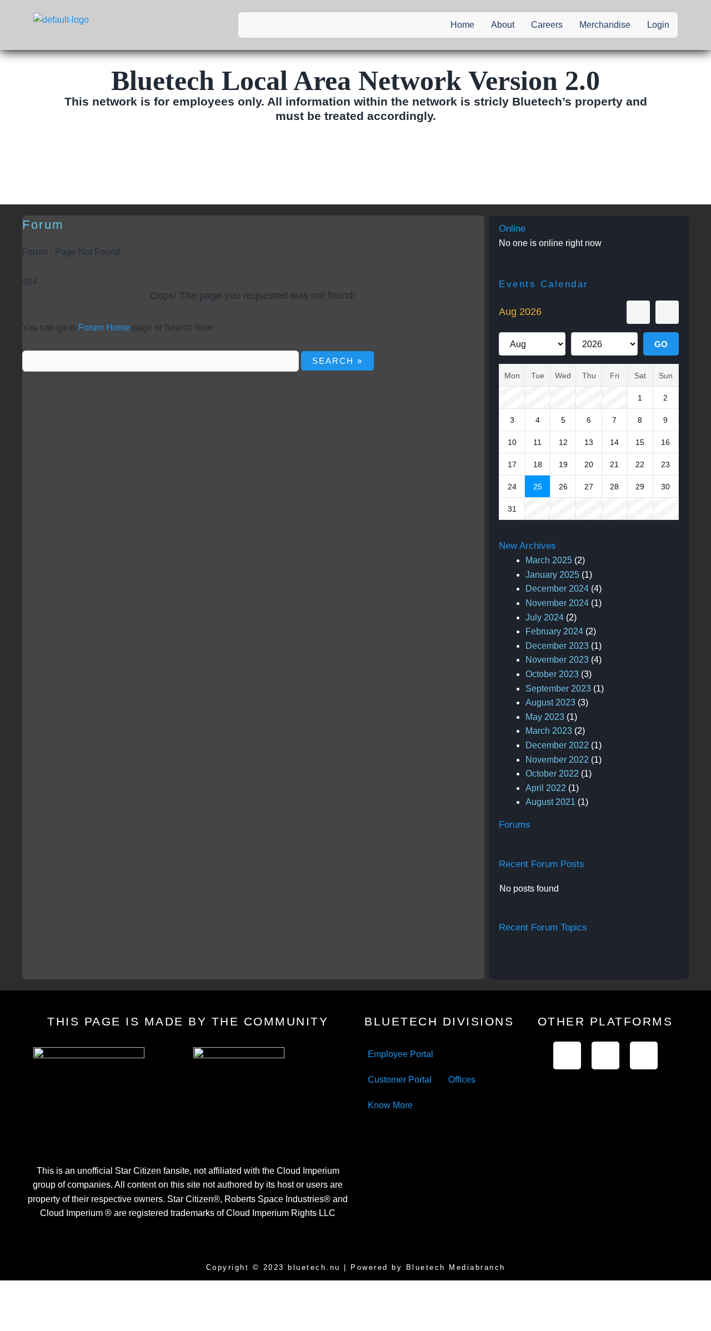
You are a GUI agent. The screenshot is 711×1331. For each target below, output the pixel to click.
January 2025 (552, 574)
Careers (547, 24)
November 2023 (557, 659)
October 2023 (552, 674)
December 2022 (557, 745)
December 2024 (557, 588)
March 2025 (548, 560)
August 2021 (550, 802)
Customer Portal (400, 1079)
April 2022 (545, 788)
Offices (461, 1079)
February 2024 (554, 631)
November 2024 (557, 603)
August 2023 (550, 702)
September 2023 (558, 688)
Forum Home (104, 327)
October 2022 (552, 773)
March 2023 (548, 730)
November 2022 (557, 759)
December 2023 (557, 646)
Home (462, 24)
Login (658, 24)
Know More (390, 1105)
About (502, 24)
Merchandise (604, 24)
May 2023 (544, 717)
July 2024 (544, 617)
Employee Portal (400, 1054)
